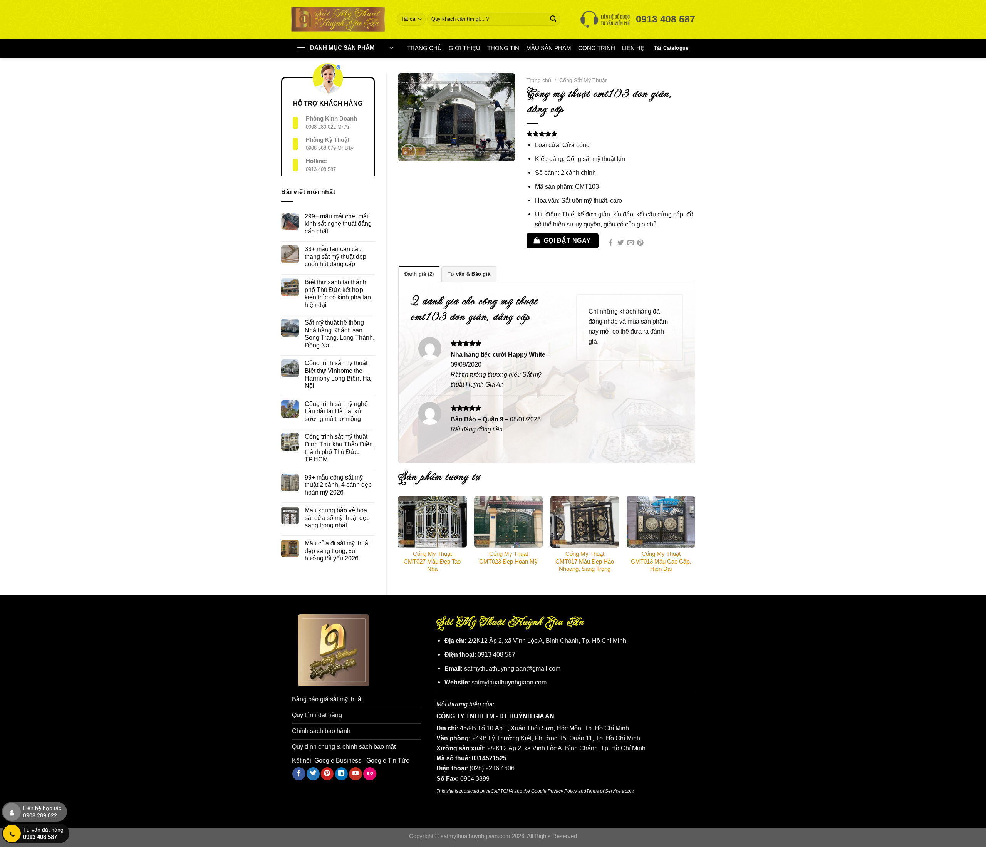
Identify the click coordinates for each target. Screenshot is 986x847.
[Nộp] (553, 19)
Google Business (337, 760)
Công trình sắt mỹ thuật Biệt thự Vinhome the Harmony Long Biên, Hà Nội (338, 374)
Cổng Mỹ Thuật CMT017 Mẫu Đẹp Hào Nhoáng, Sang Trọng (584, 561)
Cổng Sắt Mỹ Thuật (583, 80)
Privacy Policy (562, 790)
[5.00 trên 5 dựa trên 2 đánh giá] (611, 134)
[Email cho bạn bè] (630, 243)
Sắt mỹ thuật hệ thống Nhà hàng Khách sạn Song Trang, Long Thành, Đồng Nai (339, 334)
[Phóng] (408, 151)
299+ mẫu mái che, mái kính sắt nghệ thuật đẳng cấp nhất (338, 224)
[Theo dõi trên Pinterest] (327, 773)
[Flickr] (369, 773)
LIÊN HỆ (633, 48)
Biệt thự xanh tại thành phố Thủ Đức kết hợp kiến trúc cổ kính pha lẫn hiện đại (338, 293)
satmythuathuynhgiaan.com (509, 682)
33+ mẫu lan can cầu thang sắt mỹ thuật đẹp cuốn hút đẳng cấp (335, 256)
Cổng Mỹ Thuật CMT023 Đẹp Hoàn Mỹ (508, 557)
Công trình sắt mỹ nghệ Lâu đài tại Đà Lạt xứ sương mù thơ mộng (336, 411)
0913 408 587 (321, 169)
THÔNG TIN (503, 48)
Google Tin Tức (387, 760)
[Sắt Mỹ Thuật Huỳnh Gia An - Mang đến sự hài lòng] (338, 19)
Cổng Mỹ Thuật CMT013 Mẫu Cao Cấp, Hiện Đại (661, 561)
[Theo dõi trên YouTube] (355, 773)
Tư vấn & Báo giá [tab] (469, 274)
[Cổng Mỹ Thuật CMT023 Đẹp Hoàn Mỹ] (508, 522)
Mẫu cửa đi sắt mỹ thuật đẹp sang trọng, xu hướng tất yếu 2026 (337, 551)
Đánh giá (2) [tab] (419, 274)
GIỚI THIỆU (464, 48)
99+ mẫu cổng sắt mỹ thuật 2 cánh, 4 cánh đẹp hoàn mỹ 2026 (338, 485)
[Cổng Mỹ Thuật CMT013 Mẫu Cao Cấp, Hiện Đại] (661, 522)
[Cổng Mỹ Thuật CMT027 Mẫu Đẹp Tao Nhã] (432, 522)
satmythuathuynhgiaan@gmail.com (512, 668)
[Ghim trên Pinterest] (640, 243)
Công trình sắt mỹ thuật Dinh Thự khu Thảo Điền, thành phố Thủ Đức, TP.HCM (339, 448)
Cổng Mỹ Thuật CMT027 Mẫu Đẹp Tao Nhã (432, 561)
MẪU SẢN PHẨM (548, 48)
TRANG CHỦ (424, 48)
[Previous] (398, 539)
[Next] (695, 539)
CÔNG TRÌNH (596, 48)
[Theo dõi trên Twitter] (313, 773)
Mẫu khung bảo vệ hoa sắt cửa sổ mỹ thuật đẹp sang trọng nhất (337, 517)
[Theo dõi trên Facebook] (298, 773)
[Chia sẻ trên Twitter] (620, 243)
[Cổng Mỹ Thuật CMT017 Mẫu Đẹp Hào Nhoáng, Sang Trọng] (584, 522)
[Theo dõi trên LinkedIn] (341, 773)
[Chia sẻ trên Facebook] (611, 243)
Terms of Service (603, 790)
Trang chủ (539, 80)
